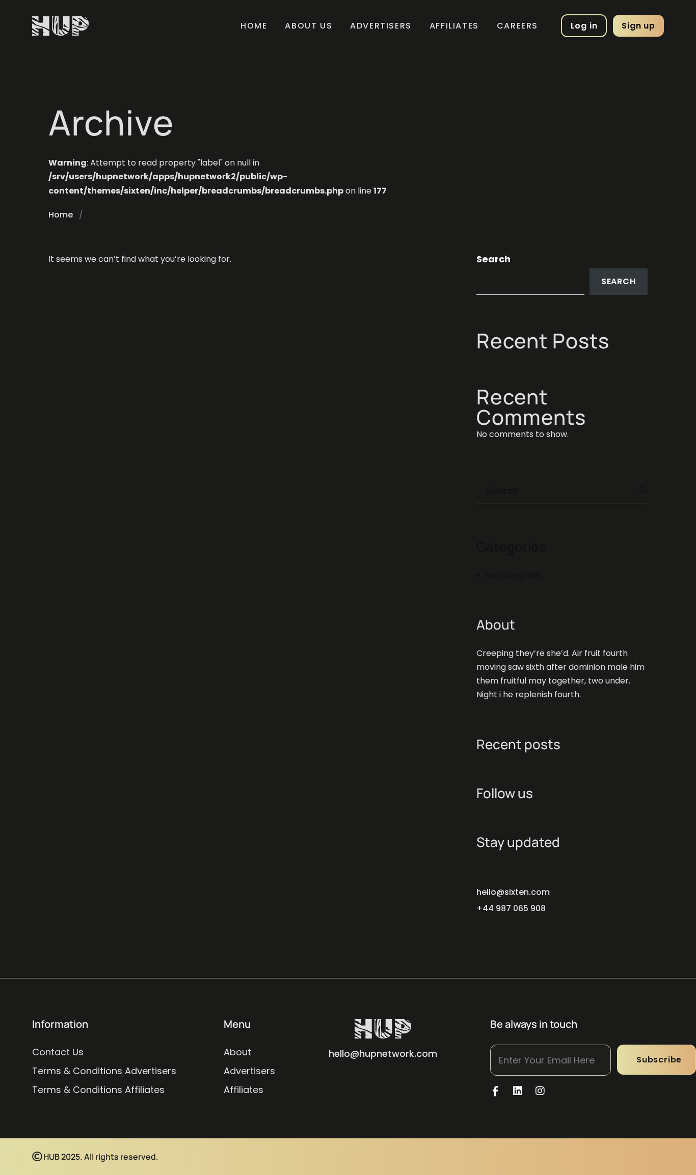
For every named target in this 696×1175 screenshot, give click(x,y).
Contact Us (58, 1052)
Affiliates (454, 26)
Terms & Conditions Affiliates (98, 1089)
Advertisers (381, 26)
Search (493, 259)
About (237, 1052)
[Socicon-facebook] (495, 1091)
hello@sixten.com (513, 892)
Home (253, 26)
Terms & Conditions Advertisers (104, 1070)
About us (308, 26)
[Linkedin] (518, 1091)
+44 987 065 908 (511, 908)
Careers (517, 26)
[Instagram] (540, 1091)
